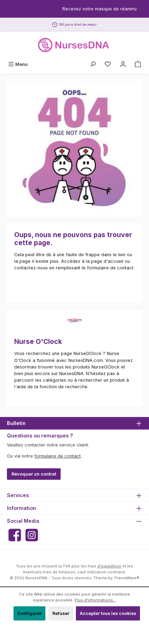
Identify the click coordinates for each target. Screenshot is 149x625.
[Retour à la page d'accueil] (74, 45)
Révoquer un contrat (33, 474)
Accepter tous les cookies (108, 613)
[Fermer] (139, 8)
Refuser (60, 613)
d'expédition (109, 566)
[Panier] (138, 64)
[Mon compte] (123, 64)
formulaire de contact (57, 456)
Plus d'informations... (95, 600)
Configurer (29, 613)
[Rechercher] (92, 64)
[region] (74, 9)
